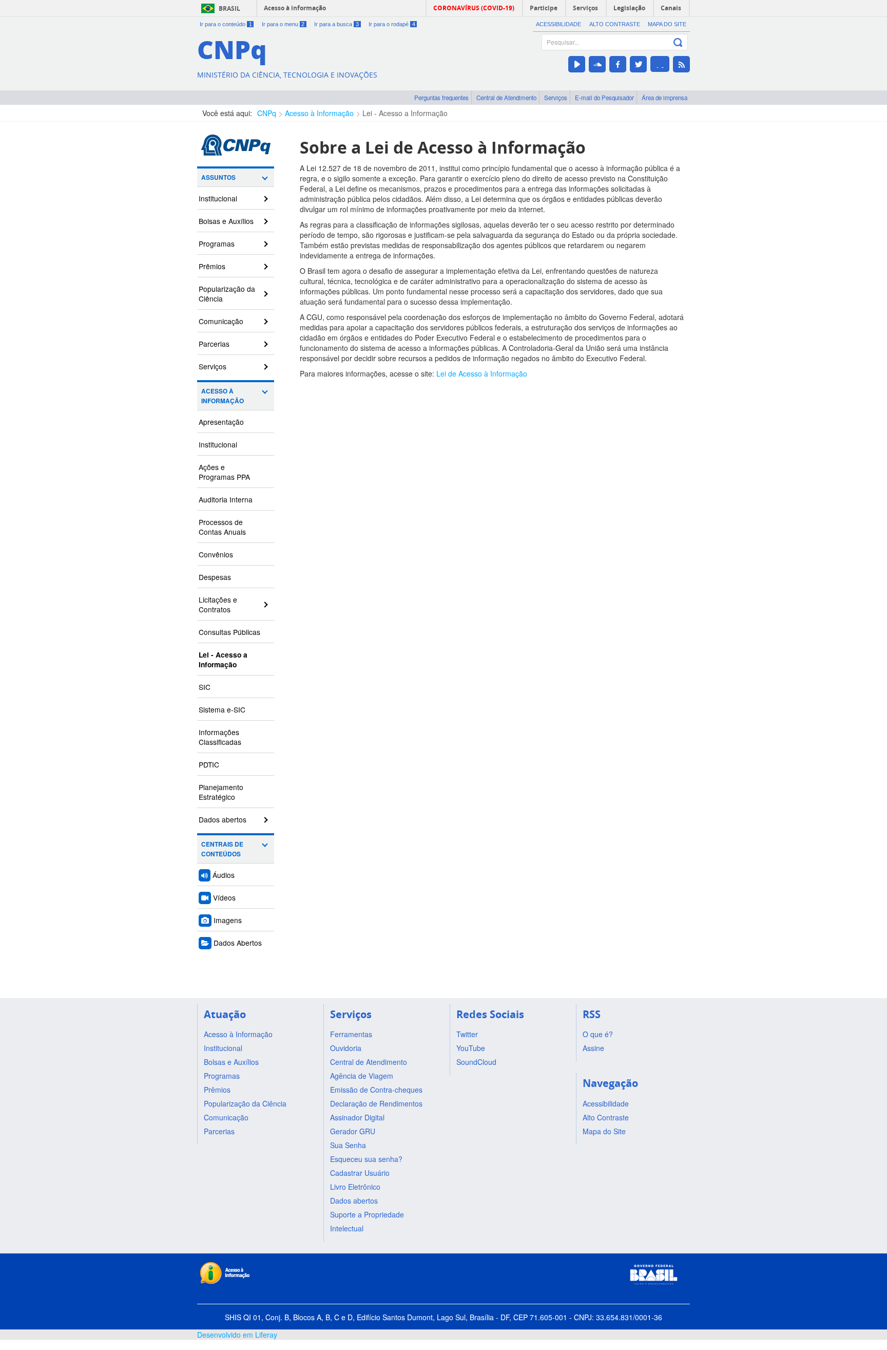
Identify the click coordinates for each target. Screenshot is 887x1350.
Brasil (229, 8)
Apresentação (221, 422)
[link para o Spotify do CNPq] (659, 64)
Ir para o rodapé (392, 24)
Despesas (215, 577)
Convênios (216, 554)
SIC (204, 687)
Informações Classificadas (220, 737)
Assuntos (218, 177)
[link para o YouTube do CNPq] (576, 64)
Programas (217, 243)
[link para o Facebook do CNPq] (617, 64)
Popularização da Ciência (227, 294)
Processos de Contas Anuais (222, 527)
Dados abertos (222, 819)
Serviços (555, 97)
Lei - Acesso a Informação (405, 113)
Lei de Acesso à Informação (481, 373)
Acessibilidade (558, 24)
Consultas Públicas (229, 632)
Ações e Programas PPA (224, 472)
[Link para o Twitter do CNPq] (638, 64)
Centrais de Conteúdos (222, 849)
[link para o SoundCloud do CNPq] (597, 64)
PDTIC (209, 764)
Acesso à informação (295, 8)
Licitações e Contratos (218, 604)
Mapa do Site (667, 24)
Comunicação (221, 321)
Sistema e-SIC (222, 709)
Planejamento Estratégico (221, 792)
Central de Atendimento (506, 97)
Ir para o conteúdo (226, 24)
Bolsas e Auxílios (226, 221)
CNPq (266, 113)
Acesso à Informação (319, 113)
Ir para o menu (283, 24)
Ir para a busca (336, 24)
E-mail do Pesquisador (604, 97)
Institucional (218, 198)
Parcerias (214, 344)
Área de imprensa (664, 97)
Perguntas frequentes (441, 97)
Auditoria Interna (226, 499)
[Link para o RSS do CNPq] (681, 64)
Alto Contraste (614, 24)
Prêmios (212, 266)
